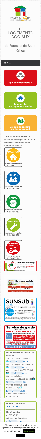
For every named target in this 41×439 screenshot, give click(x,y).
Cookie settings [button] (29, 431)
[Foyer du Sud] (20, 13)
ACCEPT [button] (20, 435)
